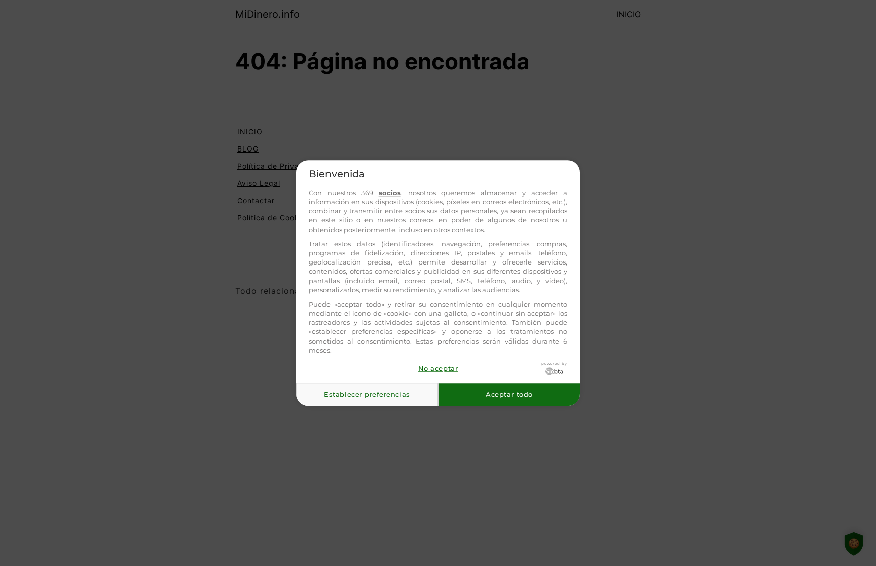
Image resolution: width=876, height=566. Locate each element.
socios (390, 192)
